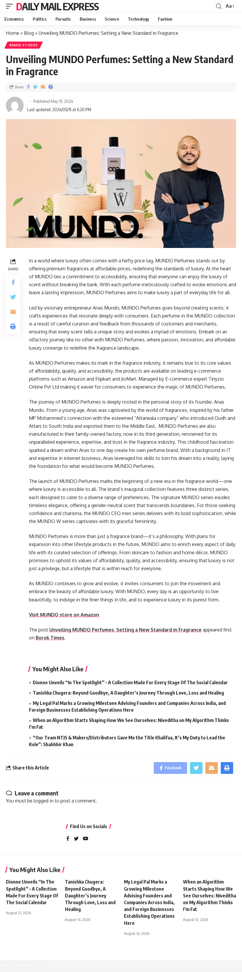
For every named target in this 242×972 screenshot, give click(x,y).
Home (12, 33)
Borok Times (50, 638)
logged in (43, 801)
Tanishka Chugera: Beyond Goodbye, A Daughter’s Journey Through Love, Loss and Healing (128, 693)
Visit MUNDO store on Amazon (64, 615)
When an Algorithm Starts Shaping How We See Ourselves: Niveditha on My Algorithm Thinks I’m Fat (209, 895)
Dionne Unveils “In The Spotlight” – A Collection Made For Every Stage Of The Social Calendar (130, 682)
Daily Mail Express (57, 6)
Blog (29, 33)
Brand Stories (23, 45)
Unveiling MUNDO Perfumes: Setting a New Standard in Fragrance (125, 630)
